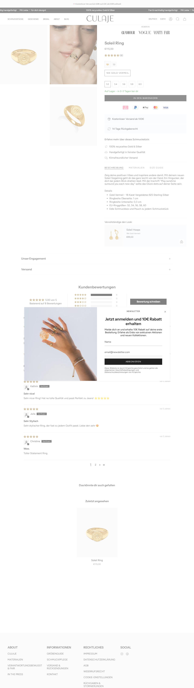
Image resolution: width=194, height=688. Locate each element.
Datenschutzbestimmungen (116, 372)
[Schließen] (165, 311)
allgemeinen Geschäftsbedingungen (120, 370)
